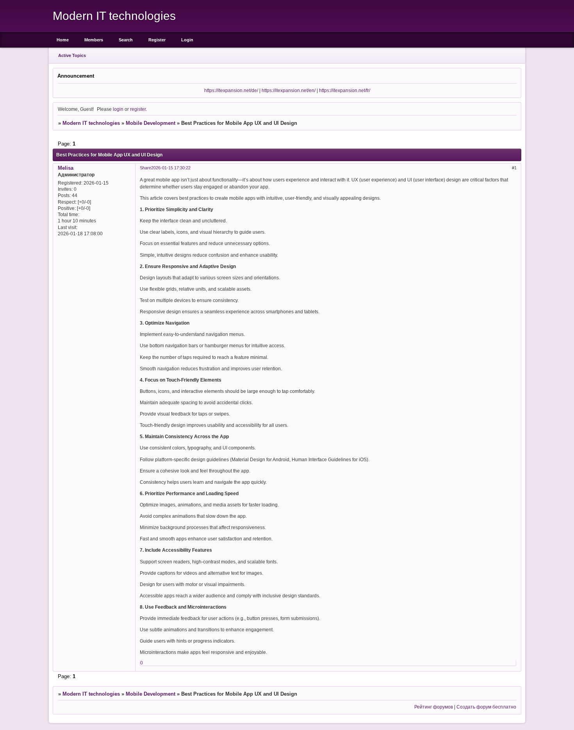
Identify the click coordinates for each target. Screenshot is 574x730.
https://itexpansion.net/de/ (231, 90)
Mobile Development (150, 123)
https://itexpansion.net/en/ (289, 90)
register (138, 109)
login (118, 109)
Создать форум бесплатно (486, 706)
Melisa (65, 168)
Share (145, 167)
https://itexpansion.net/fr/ (344, 90)
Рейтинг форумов (433, 706)
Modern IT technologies (91, 123)
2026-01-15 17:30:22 (171, 167)
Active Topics (72, 55)
